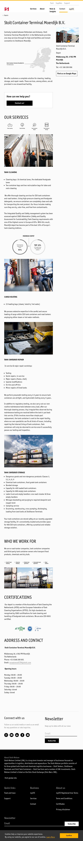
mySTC (32, 793)
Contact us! (19, 103)
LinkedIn (17, 735)
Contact (62, 9)
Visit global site (11, 778)
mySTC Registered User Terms (67, 793)
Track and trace (9, 793)
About (42, 9)
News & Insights (53, 10)
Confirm (69, 836)
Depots (6, 15)
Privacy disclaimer (63, 809)
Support (67, 3)
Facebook (22, 735)
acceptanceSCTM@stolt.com (20, 662)
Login (73, 10)
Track (52, 3)
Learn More (50, 837)
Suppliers (59, 3)
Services (33, 9)
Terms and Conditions (64, 798)
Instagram (6, 735)
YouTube (12, 735)
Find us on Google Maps (66, 73)
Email (28, 735)
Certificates (60, 804)
